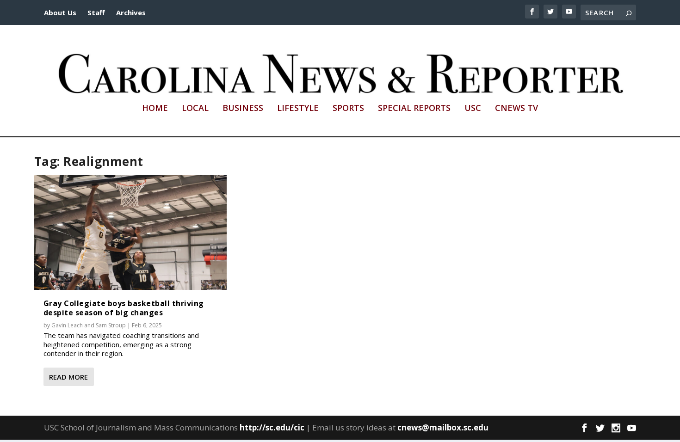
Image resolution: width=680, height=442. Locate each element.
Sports (348, 108)
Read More (68, 376)
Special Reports (414, 108)
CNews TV (516, 108)
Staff (96, 12)
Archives (131, 12)
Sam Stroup (111, 325)
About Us (60, 12)
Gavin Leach (67, 325)
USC (472, 108)
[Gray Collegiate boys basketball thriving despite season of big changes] (130, 232)
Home (155, 108)
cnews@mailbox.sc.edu (442, 427)
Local (195, 108)
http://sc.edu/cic (272, 427)
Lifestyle (298, 108)
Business (243, 108)
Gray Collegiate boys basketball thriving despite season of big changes (123, 307)
